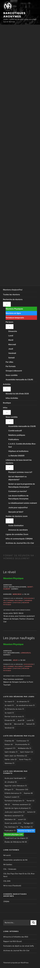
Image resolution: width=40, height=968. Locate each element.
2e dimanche (23, 701)
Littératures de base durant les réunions (19, 461)
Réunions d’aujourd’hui (12, 290)
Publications (13, 439)
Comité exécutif (15, 430)
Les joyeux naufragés (19, 638)
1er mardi (9, 701)
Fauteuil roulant (12, 797)
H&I (4, 600)
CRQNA (6, 901)
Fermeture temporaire (15, 317)
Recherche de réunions (13, 299)
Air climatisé (11, 782)
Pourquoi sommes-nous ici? (20, 472)
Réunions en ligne (13, 313)
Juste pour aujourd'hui (15, 812)
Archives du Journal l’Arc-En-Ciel (20, 543)
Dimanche (12, 331)
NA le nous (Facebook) (12, 886)
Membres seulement (14, 816)
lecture (31, 812)
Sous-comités (12, 375)
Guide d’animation (16, 525)
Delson (9, 744)
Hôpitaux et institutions (18, 451)
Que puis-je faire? (15, 512)
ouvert (22, 819)
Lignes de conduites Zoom (17, 534)
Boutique (7, 403)
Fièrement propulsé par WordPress (15, 963)
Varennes (9, 763)
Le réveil (9, 572)
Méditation (10, 819)
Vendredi (12, 353)
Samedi (11, 357)
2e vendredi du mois (25, 705)
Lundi (10, 335)
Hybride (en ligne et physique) (18, 808)
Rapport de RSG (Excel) (12, 941)
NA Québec (7, 864)
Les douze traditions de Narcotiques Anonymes (18, 497)
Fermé (30, 801)
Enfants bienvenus (13, 793)
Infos (5, 407)
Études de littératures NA (16, 842)
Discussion (28, 598)
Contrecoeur (22, 741)
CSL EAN (6, 881)
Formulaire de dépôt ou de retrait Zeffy (18, 946)
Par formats (11, 366)
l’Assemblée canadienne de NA (15, 860)
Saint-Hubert (26, 752)
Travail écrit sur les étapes (16, 838)
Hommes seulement (16, 600)
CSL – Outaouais (9, 869)
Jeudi (10, 349)
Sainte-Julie (11, 759)
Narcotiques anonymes (14, 15)
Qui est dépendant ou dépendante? (17, 478)
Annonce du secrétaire (18, 530)
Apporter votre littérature (16, 786)
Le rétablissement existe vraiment (22, 503)
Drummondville (22, 744)
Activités (7, 384)
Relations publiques (16, 435)
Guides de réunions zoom (16, 516)
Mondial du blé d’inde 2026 (17, 393)
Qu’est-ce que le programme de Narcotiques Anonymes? (21, 485)
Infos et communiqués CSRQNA (19, 539)
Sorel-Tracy (25, 759)
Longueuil (26, 653)
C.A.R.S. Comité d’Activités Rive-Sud (22, 445)
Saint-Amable (11, 752)
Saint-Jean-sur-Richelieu (16, 756)
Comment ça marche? (17, 491)
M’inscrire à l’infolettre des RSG (15, 937)
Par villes (9, 362)
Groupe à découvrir (14, 371)
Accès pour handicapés (15, 778)
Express (28, 793)
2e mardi (9, 705)
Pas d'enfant (27, 827)
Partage (17, 602)
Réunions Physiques (14, 309)
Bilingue (9, 789)
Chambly (9, 741)
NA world (7, 855)
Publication (10, 831)
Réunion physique (14, 834)
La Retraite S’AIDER (16, 455)
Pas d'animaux (11, 827)
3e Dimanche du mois (14, 709)
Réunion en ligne (26, 831)
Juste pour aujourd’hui (18, 507)
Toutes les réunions (11, 294)
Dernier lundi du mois (14, 716)
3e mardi (9, 713)
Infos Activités (12, 398)
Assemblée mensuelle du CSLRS (19, 379)
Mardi (10, 340)
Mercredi (12, 344)
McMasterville (24, 748)
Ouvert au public (13, 823)
